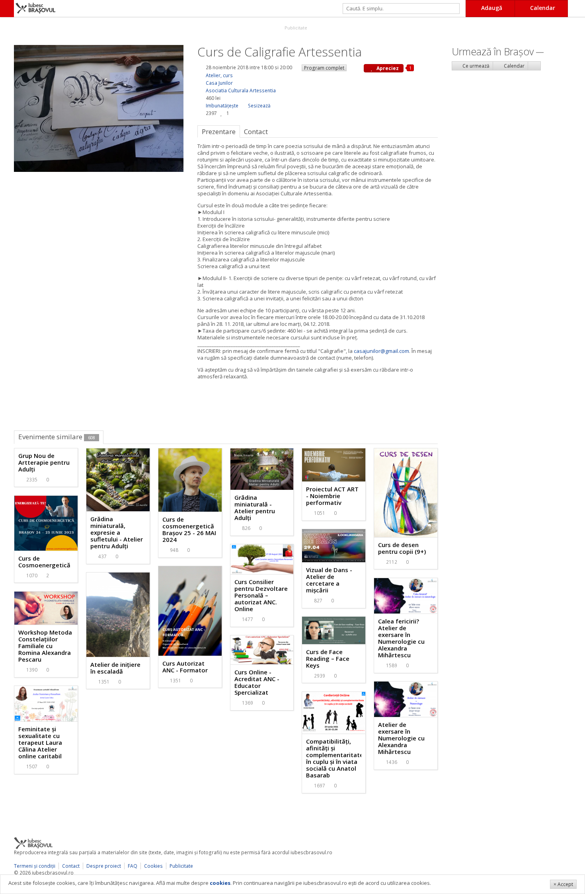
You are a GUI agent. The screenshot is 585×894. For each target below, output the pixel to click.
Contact (71, 866)
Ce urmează (475, 65)
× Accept (563, 884)
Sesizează (259, 105)
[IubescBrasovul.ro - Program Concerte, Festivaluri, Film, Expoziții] (7, 8)
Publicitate (295, 28)
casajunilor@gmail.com (381, 350)
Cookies (153, 866)
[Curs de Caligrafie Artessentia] (98, 107)
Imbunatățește (222, 105)
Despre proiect (103, 866)
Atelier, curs (219, 75)
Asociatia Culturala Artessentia (241, 90)
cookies (220, 882)
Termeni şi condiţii (34, 866)
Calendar (514, 65)
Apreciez (387, 68)
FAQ (132, 866)
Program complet (324, 67)
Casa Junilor (219, 83)
